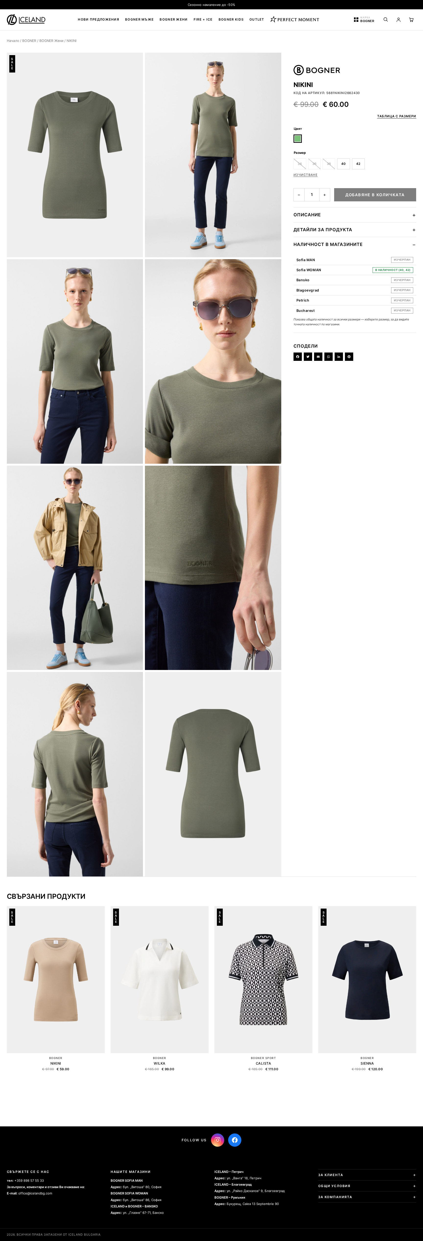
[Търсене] (386, 19)
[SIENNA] (367, 979)
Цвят (298, 129)
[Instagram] (217, 1140)
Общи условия (334, 1186)
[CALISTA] (263, 979)
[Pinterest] (349, 357)
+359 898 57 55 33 (29, 1180)
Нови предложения (98, 19)
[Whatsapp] (328, 357)
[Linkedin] (339, 357)
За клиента (330, 1175)
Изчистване (306, 175)
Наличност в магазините (328, 244)
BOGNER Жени (51, 41)
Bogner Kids (231, 19)
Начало (13, 41)
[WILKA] (160, 979)
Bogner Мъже (139, 19)
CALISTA (263, 1063)
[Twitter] (308, 357)
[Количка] (411, 19)
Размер (300, 153)
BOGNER (29, 41)
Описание (307, 214)
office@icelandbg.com (35, 1193)
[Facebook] (298, 357)
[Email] (318, 357)
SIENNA (367, 1063)
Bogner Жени (174, 19)
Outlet (256, 19)
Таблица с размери (396, 116)
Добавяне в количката (375, 194)
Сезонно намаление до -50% (211, 5)
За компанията (335, 1197)
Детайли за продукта (323, 229)
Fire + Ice (203, 19)
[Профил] (398, 19)
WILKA (159, 1063)
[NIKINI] (56, 979)
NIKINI (55, 1063)
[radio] (298, 138)
